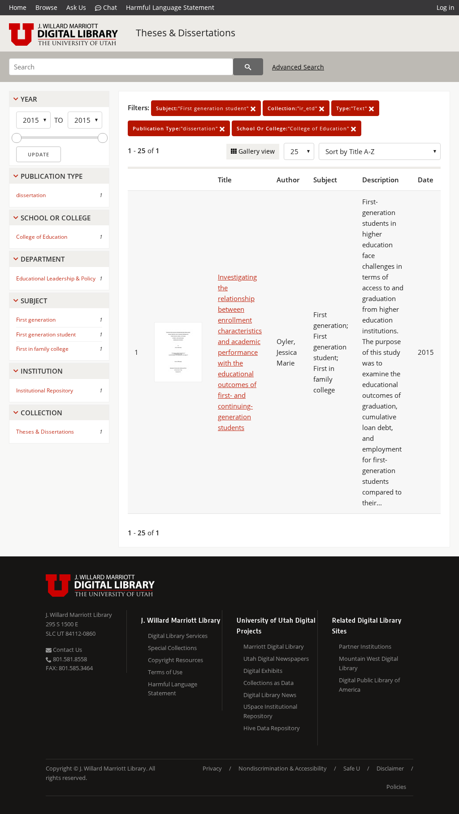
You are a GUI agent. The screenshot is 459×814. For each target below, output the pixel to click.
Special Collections (172, 648)
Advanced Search (298, 67)
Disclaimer (390, 768)
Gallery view (256, 151)
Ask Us (76, 7)
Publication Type (51, 176)
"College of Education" (294, 128)
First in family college (42, 349)
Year (29, 99)
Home (17, 7)
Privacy (212, 768)
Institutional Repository (44, 390)
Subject (34, 300)
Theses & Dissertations (185, 32)
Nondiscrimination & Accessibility (282, 768)
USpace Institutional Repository (270, 711)
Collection (41, 412)
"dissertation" (176, 128)
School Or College (56, 217)
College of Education (41, 237)
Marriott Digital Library (273, 646)
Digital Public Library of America (369, 684)
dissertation (31, 195)
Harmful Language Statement (170, 7)
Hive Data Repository (271, 728)
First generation (36, 319)
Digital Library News (269, 695)
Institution (42, 370)
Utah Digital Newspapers (276, 659)
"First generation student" (203, 108)
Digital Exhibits (262, 671)
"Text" (352, 108)
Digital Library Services (178, 636)
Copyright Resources (175, 660)
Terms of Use (165, 672)
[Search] (248, 66)
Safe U (351, 768)
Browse (46, 7)
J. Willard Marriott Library (79, 615)
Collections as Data (268, 683)
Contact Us (67, 650)
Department (43, 258)
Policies (396, 787)
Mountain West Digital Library (368, 663)
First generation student (46, 334)
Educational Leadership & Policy (55, 278)
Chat (109, 7)
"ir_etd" (293, 108)
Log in (446, 7)
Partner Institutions (365, 646)
